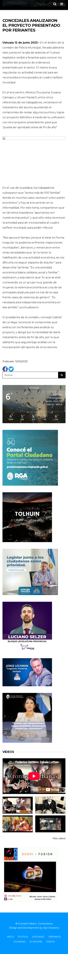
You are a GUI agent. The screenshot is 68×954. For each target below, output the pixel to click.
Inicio (10, 936)
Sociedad (20, 941)
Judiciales (38, 936)
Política (23, 936)
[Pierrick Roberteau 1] (50, 805)
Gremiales (54, 936)
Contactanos (45, 923)
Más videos (59, 838)
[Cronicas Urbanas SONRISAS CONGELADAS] (17, 823)
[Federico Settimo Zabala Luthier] (17, 805)
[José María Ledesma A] (50, 823)
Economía (36, 941)
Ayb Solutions (51, 927)
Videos (50, 941)
